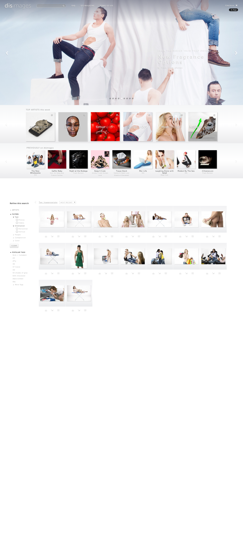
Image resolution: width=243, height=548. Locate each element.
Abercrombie (18, 279)
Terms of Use (106, 6)
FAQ (73, 6)
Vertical (22, 232)
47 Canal (16, 267)
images (17, 5)
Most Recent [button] (66, 202)
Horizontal (23, 229)
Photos (22, 220)
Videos (21, 223)
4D (14, 270)
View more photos (171, 68)
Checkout (230, 6)
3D (14, 264)
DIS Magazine (87, 6)
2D (14, 258)
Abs (14, 282)
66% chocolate (19, 276)
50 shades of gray (20, 273)
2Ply (14, 261)
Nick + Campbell (20, 255)
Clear (14, 246)
